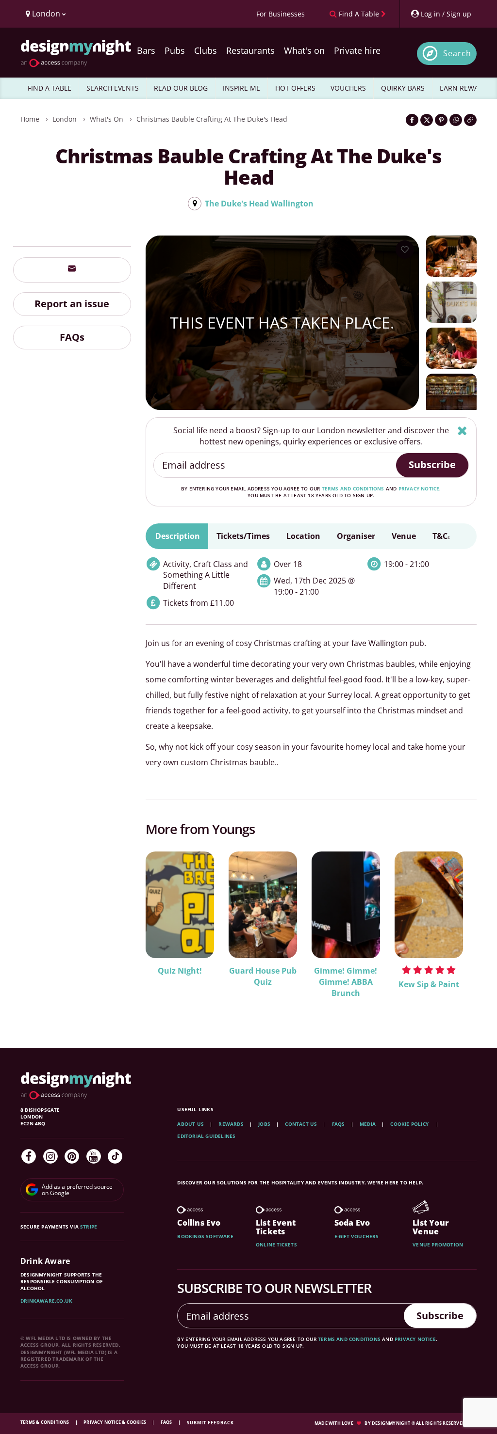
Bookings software (205, 1236)
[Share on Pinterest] (441, 120)
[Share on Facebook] (412, 120)
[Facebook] (28, 1156)
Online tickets (276, 1244)
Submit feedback (210, 1422)
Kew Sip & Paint (428, 984)
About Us (190, 1123)
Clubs (205, 50)
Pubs (175, 50)
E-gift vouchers (356, 1236)
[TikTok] (115, 1156)
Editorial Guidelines (206, 1136)
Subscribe (432, 464)
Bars (146, 50)
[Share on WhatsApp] (455, 120)
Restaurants (250, 50)
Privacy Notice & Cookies (115, 1422)
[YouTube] (93, 1156)
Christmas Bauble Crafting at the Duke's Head (211, 119)
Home (29, 119)
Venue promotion (438, 1244)
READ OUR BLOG (181, 88)
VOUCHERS (348, 88)
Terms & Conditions (45, 1422)
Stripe (88, 1226)
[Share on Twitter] (426, 120)
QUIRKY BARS (403, 88)
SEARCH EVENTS (112, 88)
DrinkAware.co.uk (46, 1300)
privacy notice (419, 488)
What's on (304, 50)
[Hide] (462, 430)
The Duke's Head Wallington (259, 203)
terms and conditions (353, 488)
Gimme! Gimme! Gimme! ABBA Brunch (345, 981)
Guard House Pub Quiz (263, 976)
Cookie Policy (410, 1123)
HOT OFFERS (295, 88)
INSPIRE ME (241, 88)
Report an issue (71, 303)
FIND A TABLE (49, 88)
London (64, 119)
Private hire (357, 50)
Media (368, 1123)
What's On (106, 119)
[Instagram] (50, 1156)
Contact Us (301, 1123)
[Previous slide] (166, 930)
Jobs (264, 1123)
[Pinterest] (72, 1156)
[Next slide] (456, 930)
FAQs (72, 337)
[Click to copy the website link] (470, 120)
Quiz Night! (180, 970)
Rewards (230, 1123)
